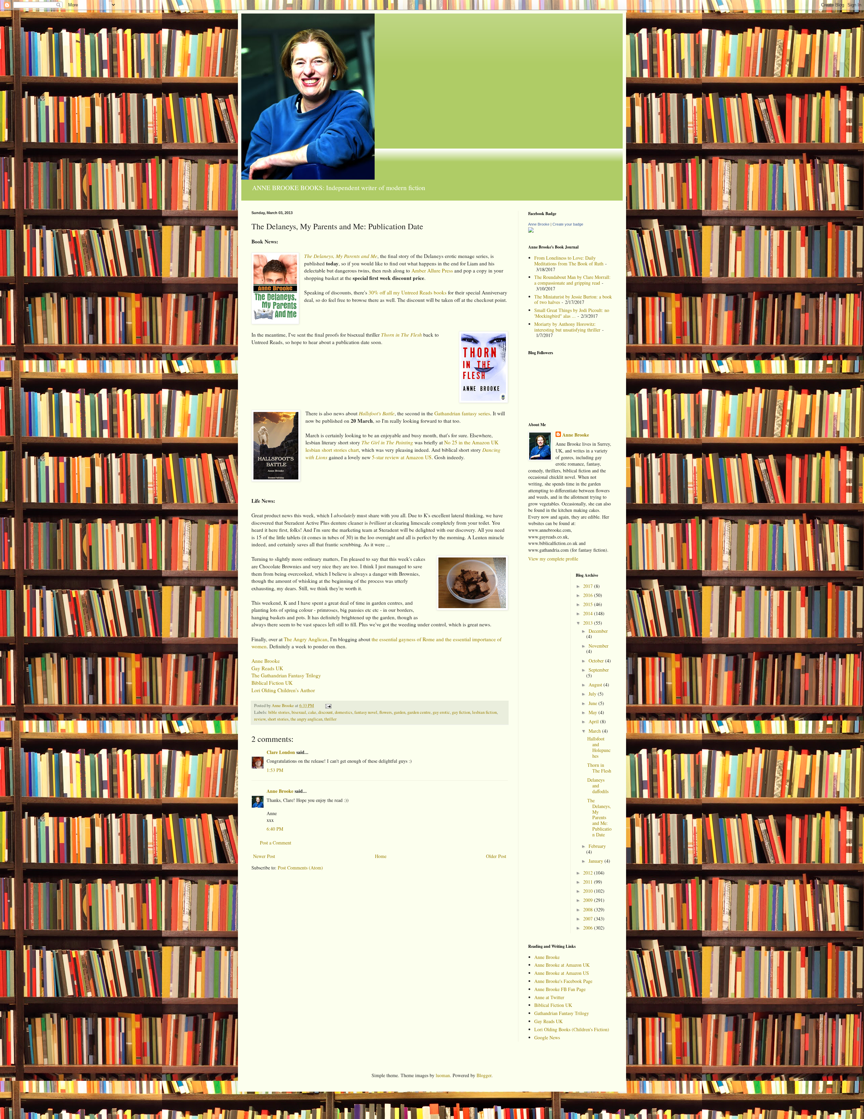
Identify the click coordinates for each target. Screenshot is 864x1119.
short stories (278, 719)
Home (380, 856)
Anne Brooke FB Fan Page (560, 989)
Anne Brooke (265, 660)
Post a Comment (275, 842)
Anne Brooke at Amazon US (561, 973)
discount (325, 712)
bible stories (279, 712)
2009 (588, 900)
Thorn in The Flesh (401, 334)
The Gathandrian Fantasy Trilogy (286, 675)
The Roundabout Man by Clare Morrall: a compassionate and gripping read (572, 280)
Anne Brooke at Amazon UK (562, 965)
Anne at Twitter (549, 997)
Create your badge (567, 224)
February (597, 846)
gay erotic (441, 712)
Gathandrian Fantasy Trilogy (561, 1013)
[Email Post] (327, 705)
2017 (588, 586)
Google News (547, 1037)
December (598, 631)
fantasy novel (365, 712)
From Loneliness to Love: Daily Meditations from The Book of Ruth (568, 261)
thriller (330, 719)
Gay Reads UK (267, 668)
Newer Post (264, 856)
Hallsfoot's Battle (377, 413)
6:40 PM (275, 829)
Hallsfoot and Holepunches (599, 747)
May (593, 712)
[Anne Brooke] (531, 231)
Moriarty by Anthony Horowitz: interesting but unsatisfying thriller (567, 327)
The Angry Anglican (305, 639)
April (594, 721)
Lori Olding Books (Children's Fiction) (571, 1029)
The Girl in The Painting (387, 442)
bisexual (299, 712)
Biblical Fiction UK (272, 682)
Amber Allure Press (432, 270)
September (599, 670)
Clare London (281, 752)
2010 (588, 891)
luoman (443, 1075)
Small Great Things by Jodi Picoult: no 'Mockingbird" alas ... (571, 313)
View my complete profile (553, 558)
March (595, 731)
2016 (588, 595)
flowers (385, 712)
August (596, 684)
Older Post (496, 856)
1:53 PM (275, 770)
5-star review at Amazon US (402, 457)
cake (312, 712)
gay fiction (461, 712)
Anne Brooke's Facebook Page (563, 981)
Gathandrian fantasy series (462, 413)
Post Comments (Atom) (300, 867)
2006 (588, 928)
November (599, 646)
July (593, 694)
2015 (588, 604)
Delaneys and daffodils (598, 786)
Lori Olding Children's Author (283, 690)
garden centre (419, 712)
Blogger (484, 1075)
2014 (588, 613)
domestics (343, 712)
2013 (588, 623)
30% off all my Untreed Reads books (408, 292)
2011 (588, 882)
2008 (588, 909)
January (596, 861)
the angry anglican (306, 719)
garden (399, 712)
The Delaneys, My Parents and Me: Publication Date (599, 817)
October (597, 660)
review (260, 719)
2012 (588, 872)
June (593, 703)
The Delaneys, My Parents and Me (340, 256)
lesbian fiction (484, 712)
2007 (588, 918)
